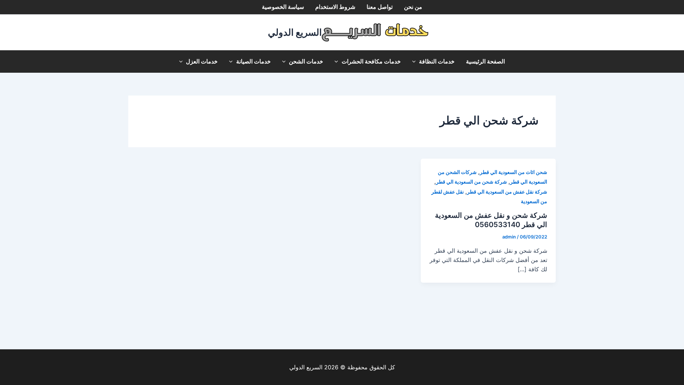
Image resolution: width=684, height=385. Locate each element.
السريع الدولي (295, 32)
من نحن (413, 7)
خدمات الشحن (306, 61)
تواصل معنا (380, 7)
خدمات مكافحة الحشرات (371, 61)
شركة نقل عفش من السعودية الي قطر (507, 192)
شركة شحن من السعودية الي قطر (471, 182)
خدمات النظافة (437, 61)
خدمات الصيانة (253, 61)
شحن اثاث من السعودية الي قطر (513, 172)
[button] (415, 61)
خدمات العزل (202, 61)
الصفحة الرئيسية (485, 61)
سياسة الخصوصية (283, 7)
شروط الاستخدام (335, 7)
